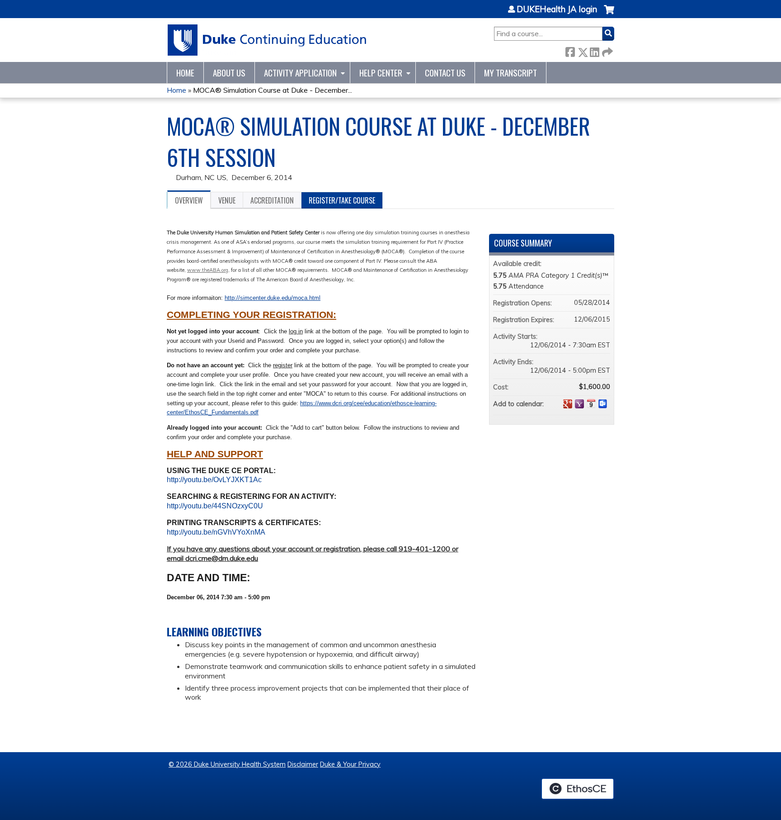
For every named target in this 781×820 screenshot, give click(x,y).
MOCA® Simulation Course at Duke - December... (272, 90)
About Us (229, 72)
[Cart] (609, 14)
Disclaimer (302, 764)
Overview (189, 200)
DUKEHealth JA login (557, 9)
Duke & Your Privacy (350, 764)
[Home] (267, 40)
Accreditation (272, 200)
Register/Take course (342, 200)
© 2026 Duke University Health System (227, 764)
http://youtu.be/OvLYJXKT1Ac (214, 479)
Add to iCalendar (591, 403)
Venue (226, 200)
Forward (606, 50)
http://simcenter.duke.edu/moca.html (272, 297)
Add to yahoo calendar (579, 403)
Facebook (569, 50)
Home (185, 72)
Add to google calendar (567, 403)
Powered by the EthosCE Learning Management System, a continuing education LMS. (577, 789)
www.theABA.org (207, 270)
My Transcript (510, 72)
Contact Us (445, 72)
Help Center (380, 72)
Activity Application (300, 72)
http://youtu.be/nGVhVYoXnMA (216, 532)
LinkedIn (594, 50)
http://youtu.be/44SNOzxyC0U (215, 506)
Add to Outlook (602, 403)
